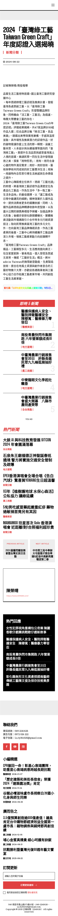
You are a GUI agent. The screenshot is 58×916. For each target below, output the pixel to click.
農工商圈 (27, 370)
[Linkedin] (35, 69)
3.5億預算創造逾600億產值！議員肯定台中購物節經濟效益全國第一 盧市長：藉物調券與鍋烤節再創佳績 (28, 824)
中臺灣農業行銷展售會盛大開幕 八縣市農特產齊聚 (36, 401)
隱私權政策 (32, 892)
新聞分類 (7, 485)
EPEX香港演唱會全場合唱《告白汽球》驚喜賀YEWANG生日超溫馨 (29, 477)
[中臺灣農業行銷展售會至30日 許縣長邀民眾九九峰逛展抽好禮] (11, 360)
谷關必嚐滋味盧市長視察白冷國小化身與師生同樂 (28, 795)
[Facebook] (6, 69)
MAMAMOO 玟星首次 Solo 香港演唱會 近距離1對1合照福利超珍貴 (28, 525)
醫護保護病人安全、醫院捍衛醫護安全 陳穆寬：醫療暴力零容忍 (36, 316)
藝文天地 (7, 858)
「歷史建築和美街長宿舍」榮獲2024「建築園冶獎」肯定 (27, 781)
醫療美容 (27, 327)
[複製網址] (49, 69)
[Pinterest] (20, 69)
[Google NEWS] (23, 746)
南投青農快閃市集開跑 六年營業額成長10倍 (36, 338)
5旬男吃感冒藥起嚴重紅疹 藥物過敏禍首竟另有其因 (28, 509)
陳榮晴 (12, 590)
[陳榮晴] (13, 579)
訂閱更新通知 (27, 885)
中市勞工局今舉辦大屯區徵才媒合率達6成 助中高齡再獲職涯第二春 (42, 555)
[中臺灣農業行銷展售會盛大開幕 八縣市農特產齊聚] (11, 402)
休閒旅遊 (7, 802)
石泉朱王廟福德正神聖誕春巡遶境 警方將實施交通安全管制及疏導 (27, 460)
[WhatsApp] (27, 69)
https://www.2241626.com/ (17, 596)
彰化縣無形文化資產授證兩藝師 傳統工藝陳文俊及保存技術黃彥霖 (27, 680)
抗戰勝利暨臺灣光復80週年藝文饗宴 (28, 851)
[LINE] (42, 69)
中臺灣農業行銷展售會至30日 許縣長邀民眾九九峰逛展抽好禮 (36, 360)
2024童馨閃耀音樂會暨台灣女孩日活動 (16, 553)
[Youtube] (14, 746)
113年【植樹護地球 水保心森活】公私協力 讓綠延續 (28, 493)
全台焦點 (27, 409)
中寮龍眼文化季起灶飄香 (36, 382)
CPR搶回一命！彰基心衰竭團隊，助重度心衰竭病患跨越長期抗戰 (27, 767)
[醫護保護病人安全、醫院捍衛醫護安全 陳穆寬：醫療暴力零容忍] (11, 316)
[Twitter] (13, 69)
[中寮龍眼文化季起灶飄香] (11, 384)
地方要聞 (27, 347)
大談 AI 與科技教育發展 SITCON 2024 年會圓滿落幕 (27, 442)
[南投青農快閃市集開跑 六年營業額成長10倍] (11, 340)
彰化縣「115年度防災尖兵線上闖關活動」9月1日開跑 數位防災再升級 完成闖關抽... (29, 287)
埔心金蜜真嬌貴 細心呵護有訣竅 (27, 840)
